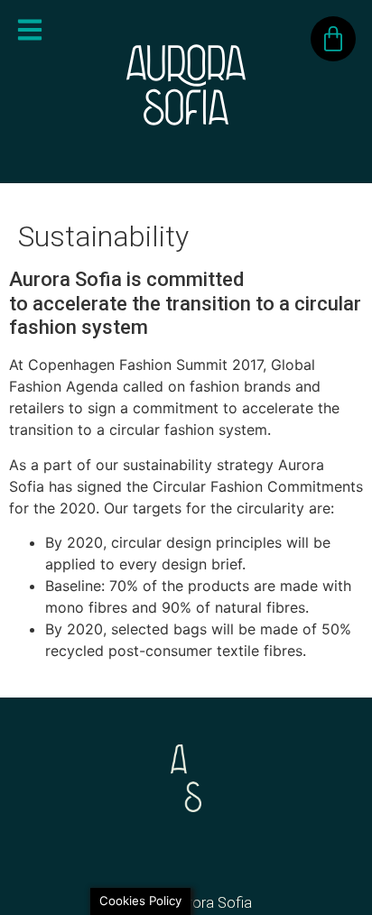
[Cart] (333, 38)
